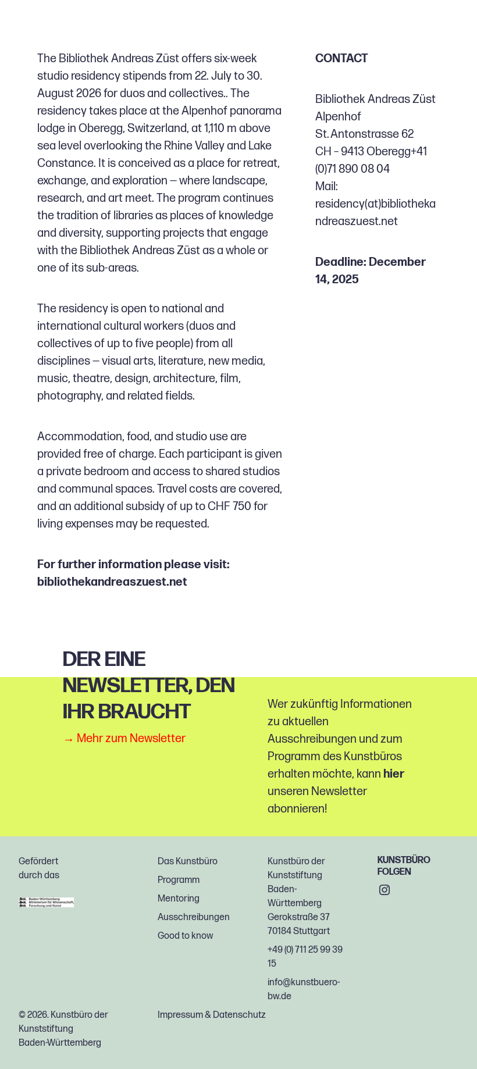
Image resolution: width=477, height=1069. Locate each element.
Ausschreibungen (194, 917)
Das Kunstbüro (188, 861)
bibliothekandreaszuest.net (112, 582)
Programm (179, 880)
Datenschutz (239, 1015)
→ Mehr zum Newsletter (124, 739)
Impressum (180, 1015)
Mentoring (179, 898)
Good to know (185, 936)
